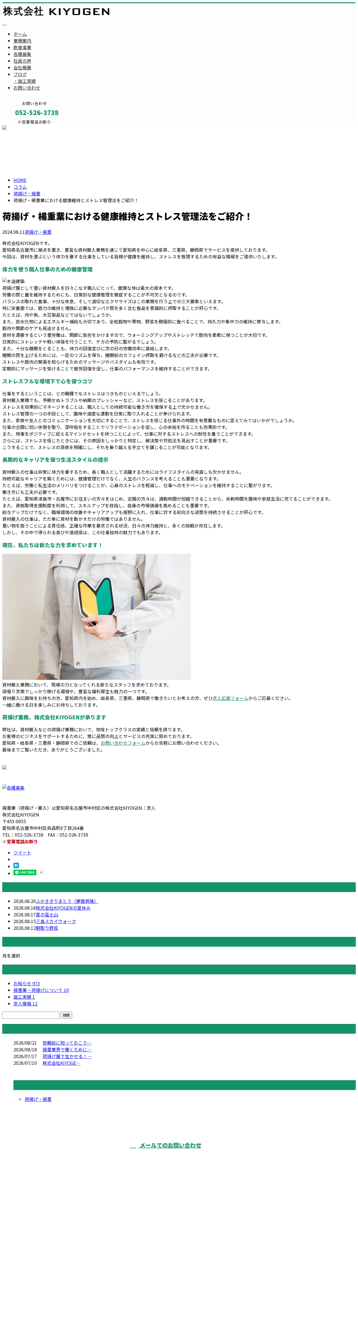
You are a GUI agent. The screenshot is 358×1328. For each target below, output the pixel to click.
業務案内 (22, 40)
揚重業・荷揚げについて (41, 990)
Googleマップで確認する (29, 1277)
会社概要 (22, 67)
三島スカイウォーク (56, 921)
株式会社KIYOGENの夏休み (63, 907)
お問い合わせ (26, 87)
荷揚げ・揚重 (26, 193)
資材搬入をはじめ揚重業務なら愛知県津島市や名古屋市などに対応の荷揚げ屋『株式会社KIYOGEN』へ (293, 1163)
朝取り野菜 (47, 928)
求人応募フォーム (230, 698)
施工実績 (24, 996)
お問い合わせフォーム (123, 742)
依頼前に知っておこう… (67, 1042)
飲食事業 (22, 47)
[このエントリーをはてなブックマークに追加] (16, 866)
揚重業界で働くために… (67, 1049)
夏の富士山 (47, 914)
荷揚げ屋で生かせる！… (67, 1056)
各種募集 (22, 54)
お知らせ (26, 983)
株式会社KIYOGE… (62, 1062)
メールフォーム (21, 127)
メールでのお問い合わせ (169, 1145)
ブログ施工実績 (24, 77)
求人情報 (25, 1003)
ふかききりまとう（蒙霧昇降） (67, 901)
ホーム (20, 34)
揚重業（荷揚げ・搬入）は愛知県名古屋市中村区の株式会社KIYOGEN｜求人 (79, 1309)
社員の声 (22, 60)
